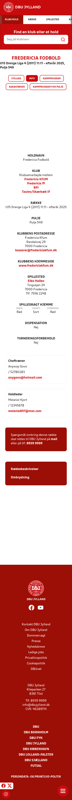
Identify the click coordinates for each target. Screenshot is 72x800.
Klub (36, 171)
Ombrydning (20, 477)
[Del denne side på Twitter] (9, 786)
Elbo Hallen (36, 281)
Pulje (36, 218)
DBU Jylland (36, 743)
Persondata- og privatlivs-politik (36, 777)
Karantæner (17, 87)
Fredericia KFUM (36, 179)
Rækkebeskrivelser (25, 469)
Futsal (36, 765)
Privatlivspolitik (36, 658)
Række (36, 203)
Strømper (53, 308)
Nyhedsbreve (36, 646)
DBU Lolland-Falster (36, 754)
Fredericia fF (36, 183)
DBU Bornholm (36, 732)
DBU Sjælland (36, 760)
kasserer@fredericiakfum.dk (36, 250)
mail (54, 439)
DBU (36, 726)
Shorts (36, 308)
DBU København (36, 749)
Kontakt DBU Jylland (36, 624)
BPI (36, 187)
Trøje (19, 308)
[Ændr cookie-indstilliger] (6, 794)
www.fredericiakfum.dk (36, 265)
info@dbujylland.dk (36, 705)
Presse (36, 641)
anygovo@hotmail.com (25, 377)
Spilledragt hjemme (36, 304)
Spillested (36, 276)
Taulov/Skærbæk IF (36, 192)
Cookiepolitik (36, 663)
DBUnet (36, 669)
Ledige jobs (36, 652)
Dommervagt (36, 635)
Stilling (16, 78)
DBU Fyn (36, 738)
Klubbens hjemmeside (36, 261)
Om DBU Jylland (36, 630)
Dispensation (36, 323)
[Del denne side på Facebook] (3, 786)
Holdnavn (36, 155)
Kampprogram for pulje (48, 87)
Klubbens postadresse (36, 233)
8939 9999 (34, 443)
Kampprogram (52, 78)
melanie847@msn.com (24, 411)
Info (32, 78)
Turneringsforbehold (36, 338)
